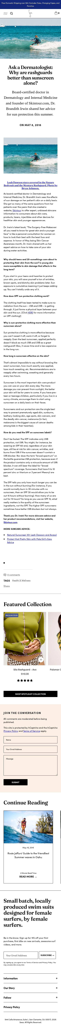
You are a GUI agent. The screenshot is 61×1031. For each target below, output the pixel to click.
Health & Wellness (21, 580)
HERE (30, 312)
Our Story (9, 988)
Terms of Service (31, 730)
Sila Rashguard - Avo (24, 669)
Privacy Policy (11, 730)
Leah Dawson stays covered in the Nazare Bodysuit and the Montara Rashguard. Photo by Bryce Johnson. (30, 185)
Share (7, 585)
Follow (7, 997)
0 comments (13, 574)
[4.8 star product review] (25, 679)
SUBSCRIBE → (47, 955)
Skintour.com (10, 522)
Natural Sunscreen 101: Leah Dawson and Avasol (32, 534)
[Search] (11, 13)
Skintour (17, 210)
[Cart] (56, 13)
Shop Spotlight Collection (30, 693)
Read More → (28, 876)
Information (11, 978)
